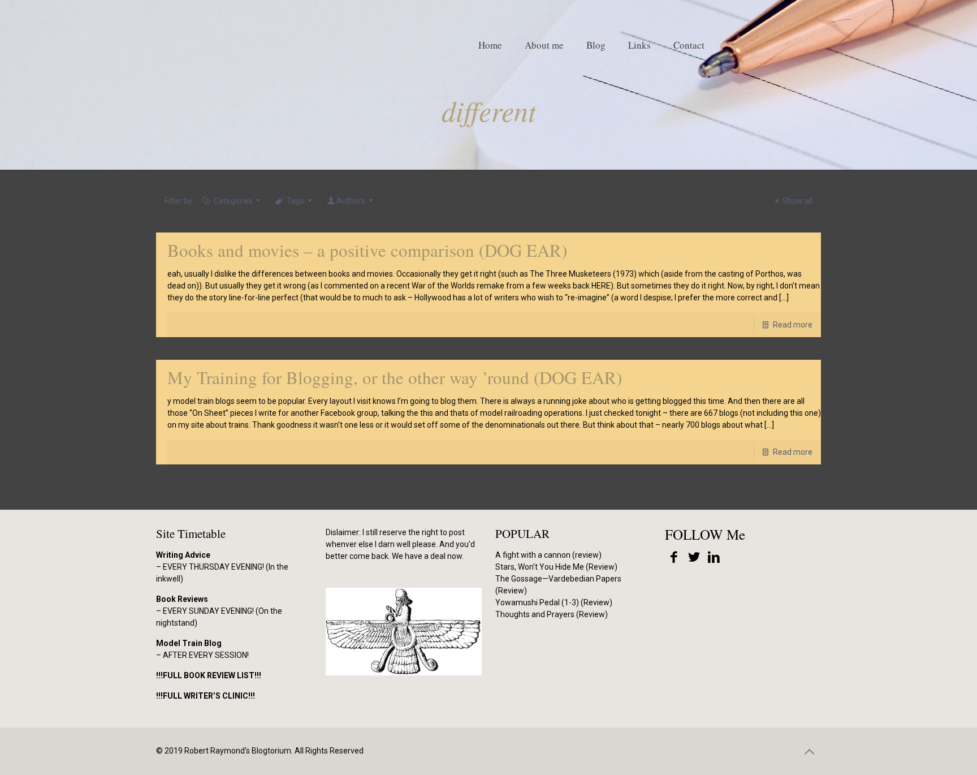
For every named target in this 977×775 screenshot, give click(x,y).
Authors (350, 200)
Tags (295, 200)
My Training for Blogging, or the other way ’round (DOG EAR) (394, 377)
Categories (233, 200)
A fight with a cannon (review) (548, 554)
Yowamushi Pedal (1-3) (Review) (553, 602)
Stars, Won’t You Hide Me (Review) (556, 566)
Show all (797, 200)
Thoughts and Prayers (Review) (551, 614)
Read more (792, 324)
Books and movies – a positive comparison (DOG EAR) (367, 250)
